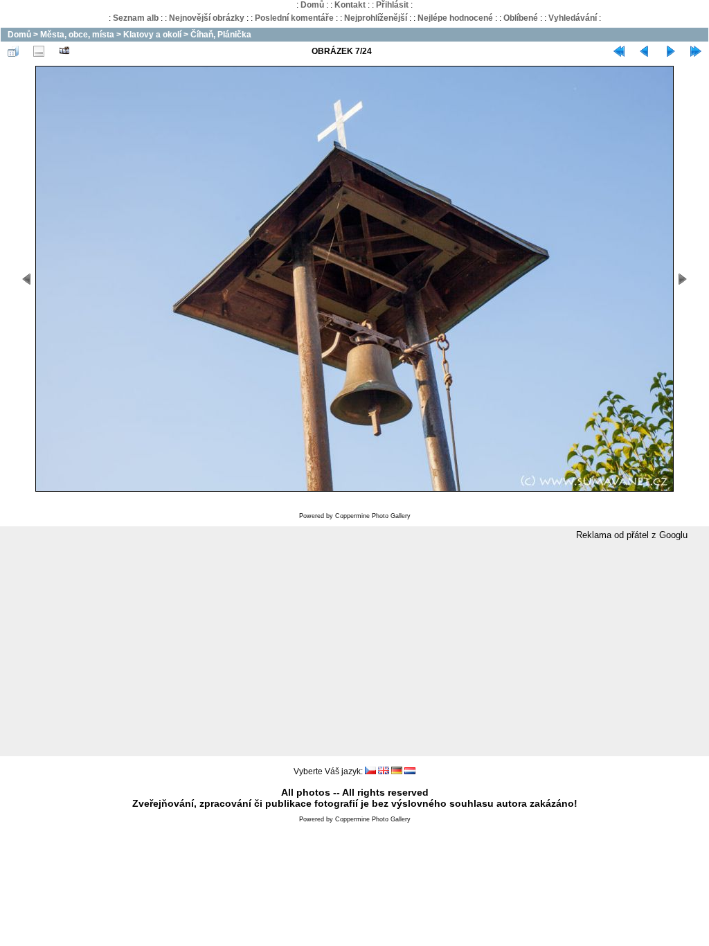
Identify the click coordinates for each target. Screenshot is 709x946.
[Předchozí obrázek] (644, 51)
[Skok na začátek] (619, 51)
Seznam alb (136, 18)
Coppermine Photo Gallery (373, 515)
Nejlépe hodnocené (455, 18)
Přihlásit (392, 5)
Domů (312, 5)
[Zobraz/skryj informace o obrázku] (38, 51)
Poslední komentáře (294, 18)
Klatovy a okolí (152, 34)
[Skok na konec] (695, 51)
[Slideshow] (64, 51)
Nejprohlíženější (375, 18)
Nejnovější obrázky (206, 18)
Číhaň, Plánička (220, 34)
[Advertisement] (354, 649)
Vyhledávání (572, 18)
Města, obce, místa (77, 34)
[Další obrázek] (670, 51)
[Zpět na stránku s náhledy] (13, 51)
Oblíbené (520, 18)
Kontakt (350, 5)
